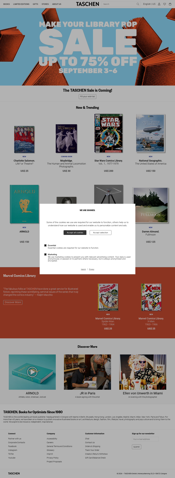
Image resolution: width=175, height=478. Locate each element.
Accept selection (100, 232)
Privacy (91, 269)
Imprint (83, 269)
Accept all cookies (75, 232)
